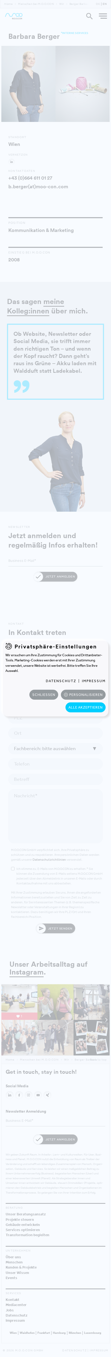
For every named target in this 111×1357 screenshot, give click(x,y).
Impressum (94, 681)
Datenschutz (61, 681)
